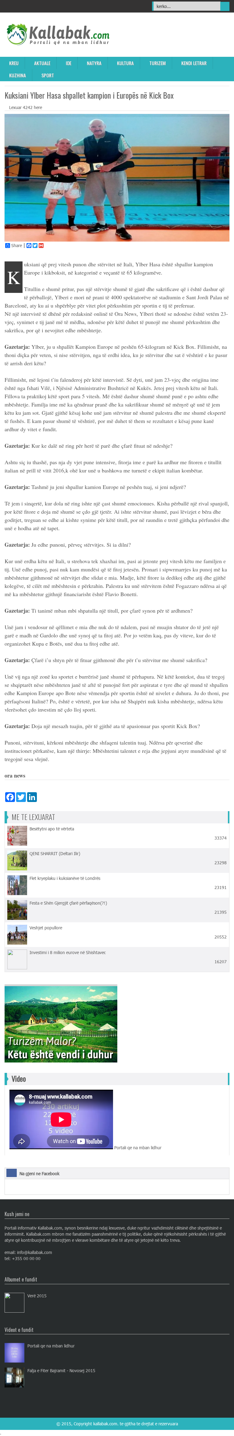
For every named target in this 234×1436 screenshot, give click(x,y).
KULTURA (125, 63)
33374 (220, 838)
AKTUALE (42, 63)
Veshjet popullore (46, 928)
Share (16, 245)
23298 (220, 863)
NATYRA (94, 63)
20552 (220, 937)
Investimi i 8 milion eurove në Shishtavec (68, 952)
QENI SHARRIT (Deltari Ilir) (55, 853)
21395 (220, 912)
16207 (220, 961)
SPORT (47, 75)
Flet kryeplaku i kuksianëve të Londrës (65, 878)
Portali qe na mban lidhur (51, 1346)
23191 (220, 887)
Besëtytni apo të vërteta (52, 829)
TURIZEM (157, 63)
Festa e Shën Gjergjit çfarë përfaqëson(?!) (68, 903)
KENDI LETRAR (194, 63)
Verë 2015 (37, 1296)
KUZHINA (17, 75)
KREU (14, 63)
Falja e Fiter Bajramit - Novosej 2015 (61, 1370)
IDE (68, 63)
